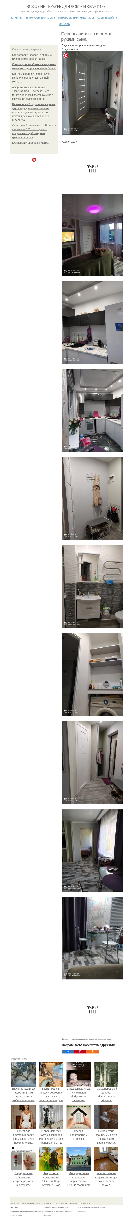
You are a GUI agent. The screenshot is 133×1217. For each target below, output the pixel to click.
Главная (17, 17)
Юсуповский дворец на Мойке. (30, 142)
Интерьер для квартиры (76, 17)
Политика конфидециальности (56, 1207)
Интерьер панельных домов (82, 1039)
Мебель (64, 23)
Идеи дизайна (107, 17)
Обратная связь (84, 1203)
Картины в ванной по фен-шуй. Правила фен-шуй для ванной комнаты (31, 77)
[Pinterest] (80, 1051)
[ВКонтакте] (68, 1051)
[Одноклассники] (92, 1051)
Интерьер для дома (40, 17)
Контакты (47, 1203)
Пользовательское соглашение (65, 1203)
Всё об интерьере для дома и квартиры (66, 6)
